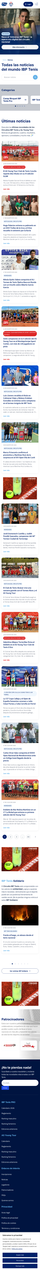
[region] (20, 1251)
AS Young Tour (9, 1135)
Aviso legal (6, 1212)
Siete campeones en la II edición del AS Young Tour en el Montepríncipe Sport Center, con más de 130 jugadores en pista (20, 342)
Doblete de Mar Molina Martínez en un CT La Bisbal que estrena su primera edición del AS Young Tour (19, 812)
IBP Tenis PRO (8, 1102)
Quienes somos (8, 1200)
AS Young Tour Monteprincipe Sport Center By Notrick (20, 333)
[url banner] (20, 488)
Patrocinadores (7, 1190)
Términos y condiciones (11, 1228)
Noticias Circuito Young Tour (14, 167)
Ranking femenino (9, 1123)
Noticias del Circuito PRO (13, 221)
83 (28, 837)
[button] (15, 106)
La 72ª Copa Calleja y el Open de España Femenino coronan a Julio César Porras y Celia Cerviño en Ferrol (19, 701)
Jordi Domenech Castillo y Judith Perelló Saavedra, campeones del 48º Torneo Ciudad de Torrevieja (19, 536)
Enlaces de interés (11, 1168)
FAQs (4, 1195)
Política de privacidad (10, 1217)
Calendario (6, 1141)
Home (4, 60)
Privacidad (7, 1206)
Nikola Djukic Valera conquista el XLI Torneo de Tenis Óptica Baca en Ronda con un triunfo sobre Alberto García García (19, 283)
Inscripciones (7, 1174)
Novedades (5, 34)
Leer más (6, 189)
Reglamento (6, 1113)
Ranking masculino (9, 1118)
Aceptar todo (20, 1255)
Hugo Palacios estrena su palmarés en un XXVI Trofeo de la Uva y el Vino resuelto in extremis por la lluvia (19, 228)
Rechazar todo (20, 1266)
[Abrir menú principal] (36, 4)
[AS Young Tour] (11, 4)
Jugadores (5, 1184)
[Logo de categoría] (20, 151)
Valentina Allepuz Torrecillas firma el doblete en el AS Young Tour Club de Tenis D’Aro (18, 645)
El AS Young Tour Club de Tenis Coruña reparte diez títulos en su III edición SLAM (19, 174)
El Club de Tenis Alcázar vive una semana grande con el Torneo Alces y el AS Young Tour (20, 590)
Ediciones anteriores (9, 1129)
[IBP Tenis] (4, 4)
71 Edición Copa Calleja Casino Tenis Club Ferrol (18, 693)
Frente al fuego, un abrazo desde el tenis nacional (18, 936)
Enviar (5, 1088)
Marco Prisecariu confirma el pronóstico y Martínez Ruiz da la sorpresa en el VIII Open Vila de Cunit (19, 455)
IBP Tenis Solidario (10, 931)
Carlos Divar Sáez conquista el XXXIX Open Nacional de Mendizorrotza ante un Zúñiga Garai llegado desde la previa (19, 756)
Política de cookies (17, 1249)
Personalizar (20, 1260)
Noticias (5, 1179)
